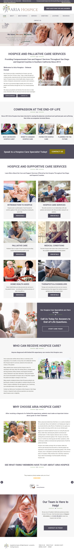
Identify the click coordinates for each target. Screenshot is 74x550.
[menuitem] (12, 1)
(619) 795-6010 (66, 2)
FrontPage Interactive (14, 546)
